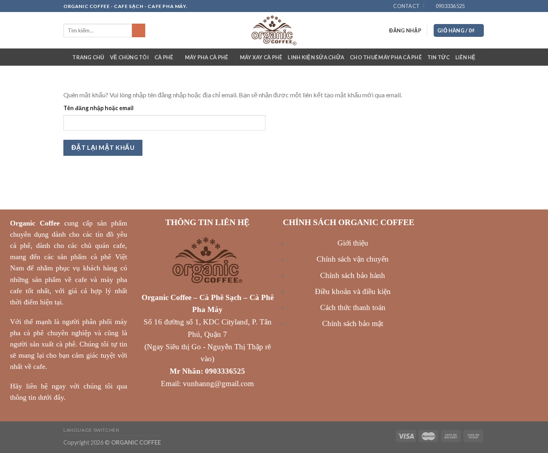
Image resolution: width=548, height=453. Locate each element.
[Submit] (138, 30)
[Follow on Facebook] (473, 6)
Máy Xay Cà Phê (261, 57)
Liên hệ (465, 57)
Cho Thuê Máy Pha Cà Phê (386, 57)
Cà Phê (163, 57)
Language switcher (91, 430)
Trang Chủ (88, 57)
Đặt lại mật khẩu (102, 147)
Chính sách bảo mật (352, 323)
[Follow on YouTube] (480, 6)
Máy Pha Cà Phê (206, 57)
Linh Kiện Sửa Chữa (316, 57)
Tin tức (438, 57)
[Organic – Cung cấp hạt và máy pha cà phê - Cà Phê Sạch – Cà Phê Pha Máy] (274, 30)
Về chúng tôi (129, 57)
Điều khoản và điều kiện (353, 291)
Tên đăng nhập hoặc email (98, 108)
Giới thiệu (352, 243)
